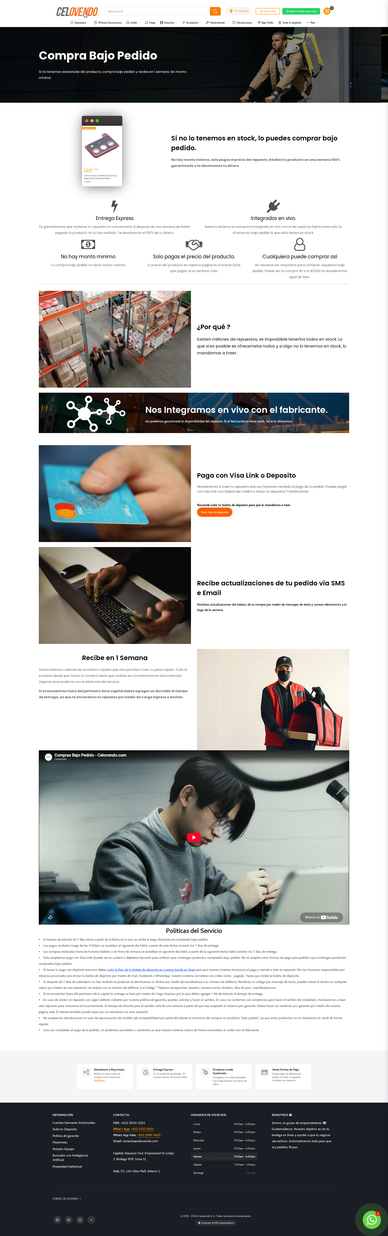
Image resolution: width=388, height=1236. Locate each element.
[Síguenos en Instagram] (69, 1220)
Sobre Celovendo (65, 1198)
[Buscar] (215, 11)
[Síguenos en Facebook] (57, 1220)
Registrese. (99, 1080)
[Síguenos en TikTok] (91, 1220)
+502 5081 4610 (148, 1135)
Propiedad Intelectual (67, 1166)
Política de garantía (66, 1136)
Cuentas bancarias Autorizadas (74, 1123)
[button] (239, 11)
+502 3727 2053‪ (133, 1129)
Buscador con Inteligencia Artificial (70, 1157)
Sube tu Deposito (65, 1129)
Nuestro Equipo (63, 1149)
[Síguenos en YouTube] (80, 1220)
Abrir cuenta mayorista (303, 11)
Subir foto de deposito (214, 512)
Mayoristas (270, 11)
